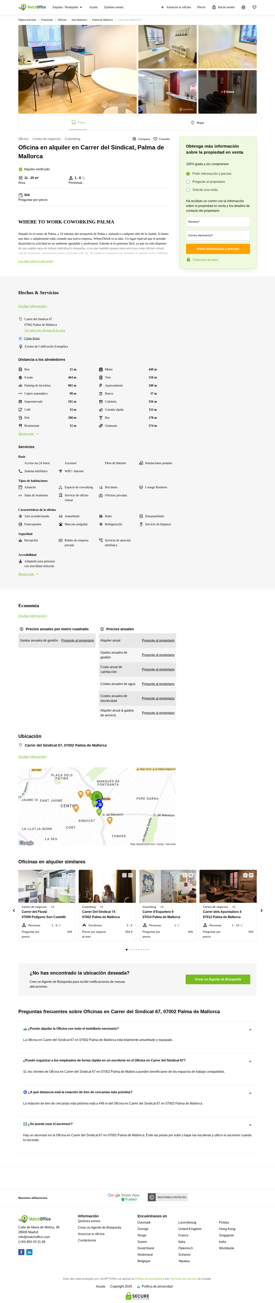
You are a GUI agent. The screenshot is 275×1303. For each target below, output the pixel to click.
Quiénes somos (113, 7)
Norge (142, 1235)
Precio (201, 7)
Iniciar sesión (226, 7)
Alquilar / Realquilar (65, 7)
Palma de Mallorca (102, 20)
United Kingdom (190, 1229)
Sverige (143, 1229)
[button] (63, 875)
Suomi (142, 1241)
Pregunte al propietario (208, 181)
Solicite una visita (205, 189)
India (222, 1241)
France (183, 1235)
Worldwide (226, 1248)
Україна (184, 1261)
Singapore (226, 1235)
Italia (181, 1241)
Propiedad (47, 20)
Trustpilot (185, 277)
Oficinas (62, 20)
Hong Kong (227, 1229)
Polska (224, 1222)
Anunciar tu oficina (178, 7)
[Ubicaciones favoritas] (254, 7)
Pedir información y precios (211, 173)
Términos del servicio (183, 1278)
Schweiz (184, 1254)
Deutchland (146, 1248)
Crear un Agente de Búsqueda (99, 1227)
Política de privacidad (148, 1278)
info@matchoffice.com (34, 1237)
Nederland (145, 1254)
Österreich (185, 1248)
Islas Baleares (79, 20)
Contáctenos (87, 1240)
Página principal (27, 20)
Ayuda (93, 7)
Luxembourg (187, 1222)
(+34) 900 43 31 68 (31, 1241)
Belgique (144, 1261)
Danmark (144, 1222)
